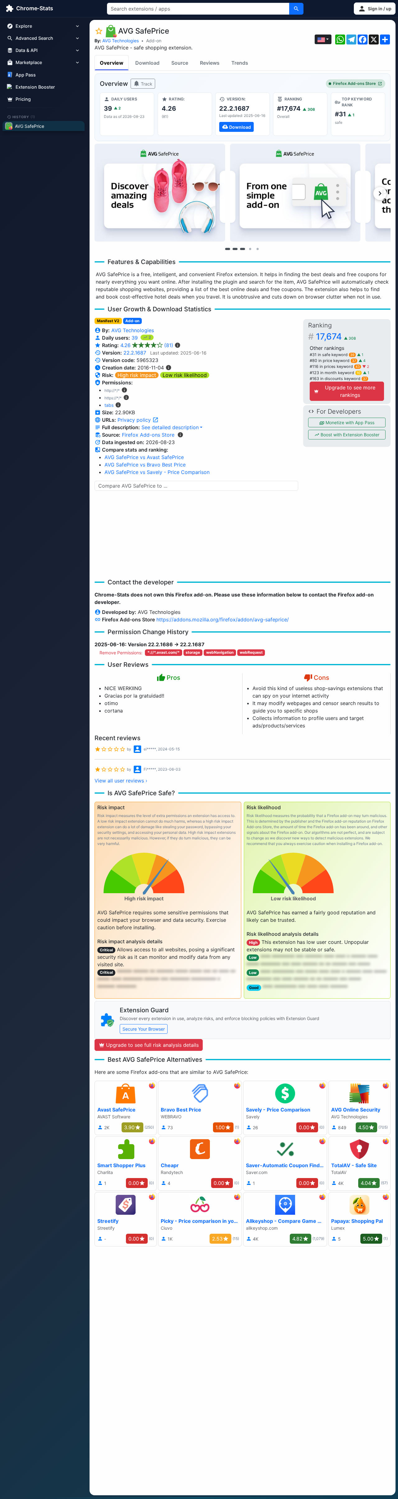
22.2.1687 (134, 353)
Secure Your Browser (144, 1029)
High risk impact (137, 375)
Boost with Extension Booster (349, 434)
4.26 (146, 345)
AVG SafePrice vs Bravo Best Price (145, 465)
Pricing (23, 99)
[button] (375, 8)
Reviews (210, 63)
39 (135, 338)
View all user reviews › (121, 780)
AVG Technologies (120, 40)
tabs (108, 405)
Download (147, 63)
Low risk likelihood (185, 375)
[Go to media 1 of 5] (227, 249)
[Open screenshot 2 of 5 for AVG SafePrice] (295, 193)
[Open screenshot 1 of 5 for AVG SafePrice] (160, 193)
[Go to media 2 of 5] (235, 249)
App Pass (26, 74)
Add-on (153, 40)
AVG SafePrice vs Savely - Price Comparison (157, 472)
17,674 (336, 336)
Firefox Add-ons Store (354, 83)
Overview (111, 63)
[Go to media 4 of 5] (250, 249)
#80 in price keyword (333, 360)
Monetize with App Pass (349, 422)
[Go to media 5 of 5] (257, 249)
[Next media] (380, 193)
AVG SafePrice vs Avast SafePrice (144, 457)
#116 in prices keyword (335, 366)
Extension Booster (35, 87)
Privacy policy (135, 420)
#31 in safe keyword (332, 354)
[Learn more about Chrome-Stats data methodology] (180, 435)
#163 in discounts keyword (338, 378)
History (23, 116)
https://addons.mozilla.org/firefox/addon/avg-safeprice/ (222, 619)
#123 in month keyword (335, 372)
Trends (239, 63)
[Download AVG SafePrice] (242, 114)
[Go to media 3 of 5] (242, 249)
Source (179, 63)
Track (146, 83)
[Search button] (296, 9)
